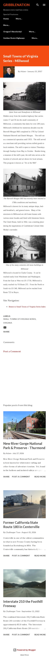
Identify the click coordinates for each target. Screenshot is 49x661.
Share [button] (6, 331)
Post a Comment (12, 351)
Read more (40, 476)
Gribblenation (16, 5)
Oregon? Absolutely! (12, 31)
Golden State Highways (14, 38)
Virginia (7, 323)
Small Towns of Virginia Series (19, 319)
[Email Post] (5, 328)
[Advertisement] (24, 378)
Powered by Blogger (26, 650)
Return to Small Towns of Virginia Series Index (27, 307)
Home (6, 18)
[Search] (37, 4)
